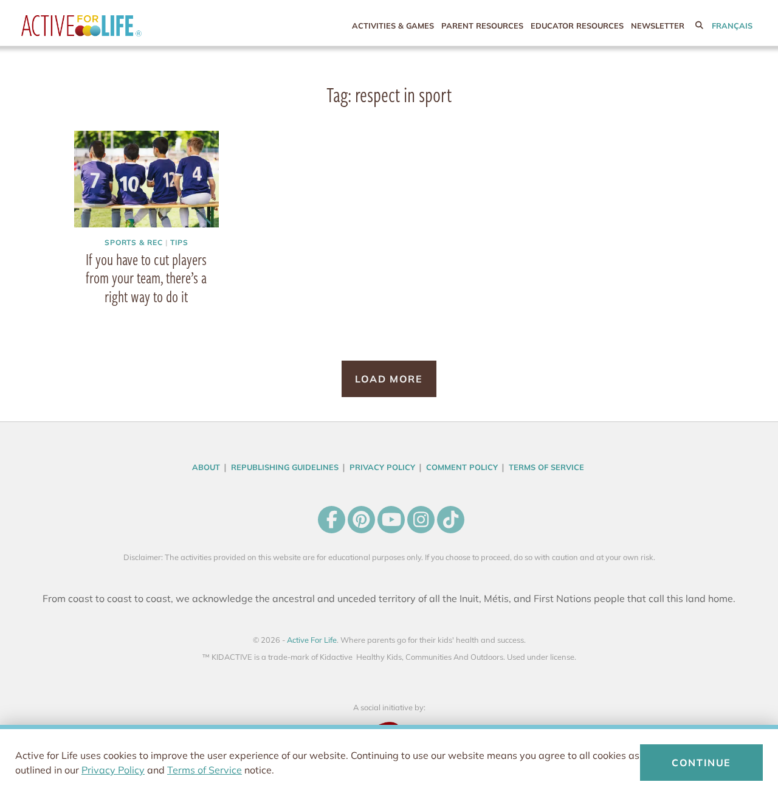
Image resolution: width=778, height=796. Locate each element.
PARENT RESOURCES (482, 25)
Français (732, 25)
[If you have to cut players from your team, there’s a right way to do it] (146, 179)
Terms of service (546, 467)
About (206, 467)
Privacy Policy (113, 770)
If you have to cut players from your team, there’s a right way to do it (146, 277)
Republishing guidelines (285, 467)
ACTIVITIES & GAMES (393, 25)
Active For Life (106, 25)
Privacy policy (382, 467)
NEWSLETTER (657, 25)
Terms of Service (204, 770)
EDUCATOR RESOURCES (577, 25)
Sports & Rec (134, 242)
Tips (179, 242)
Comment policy (462, 467)
